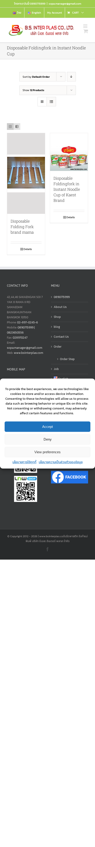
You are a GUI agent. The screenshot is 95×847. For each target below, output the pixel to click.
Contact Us (61, 336)
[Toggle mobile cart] (85, 31)
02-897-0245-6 (27, 322)
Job (56, 369)
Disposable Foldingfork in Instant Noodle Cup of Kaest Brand (66, 189)
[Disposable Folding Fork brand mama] (26, 173)
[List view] (17, 126)
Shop (57, 317)
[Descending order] (71, 76)
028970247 (20, 337)
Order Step (67, 359)
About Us (60, 307)
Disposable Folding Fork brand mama (22, 226)
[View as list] (51, 101)
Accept (47, 427)
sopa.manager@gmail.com (65, 4)
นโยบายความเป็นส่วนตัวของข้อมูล (61, 462)
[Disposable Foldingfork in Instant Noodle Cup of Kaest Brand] (69, 152)
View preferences (47, 452)
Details (28, 249)
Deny (48, 439)
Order (58, 346)
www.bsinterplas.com (28, 353)
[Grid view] (10, 126)
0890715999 (62, 297)
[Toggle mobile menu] (85, 26)
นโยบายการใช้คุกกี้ (24, 462)
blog (57, 327)
